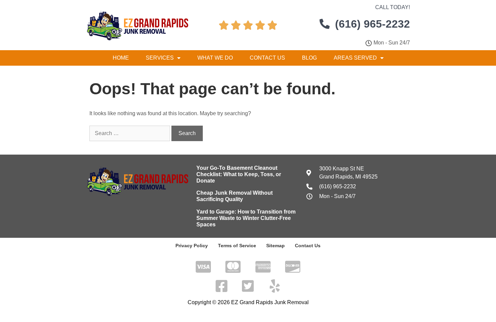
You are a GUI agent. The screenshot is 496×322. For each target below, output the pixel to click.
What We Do (215, 58)
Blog (309, 58)
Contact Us (267, 58)
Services (160, 58)
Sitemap (275, 245)
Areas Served (355, 58)
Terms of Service (237, 245)
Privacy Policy (191, 245)
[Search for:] (130, 133)
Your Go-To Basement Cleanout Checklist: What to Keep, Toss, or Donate (238, 174)
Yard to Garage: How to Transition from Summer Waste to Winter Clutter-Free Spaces (246, 218)
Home (121, 58)
